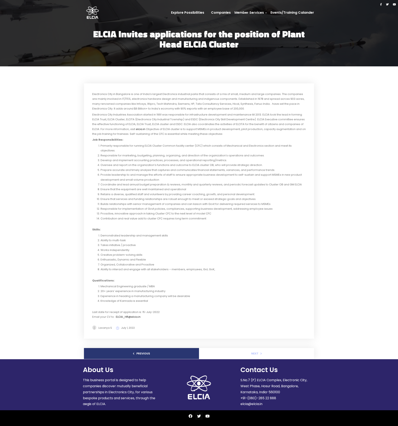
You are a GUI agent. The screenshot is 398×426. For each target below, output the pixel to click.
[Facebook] (381, 4)
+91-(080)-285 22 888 (258, 398)
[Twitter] (387, 4)
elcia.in (140, 129)
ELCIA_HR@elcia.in (128, 317)
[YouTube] (394, 4)
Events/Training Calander (292, 12)
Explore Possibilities (187, 12)
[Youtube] (207, 416)
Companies (221, 12)
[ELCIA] (92, 13)
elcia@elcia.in (251, 404)
